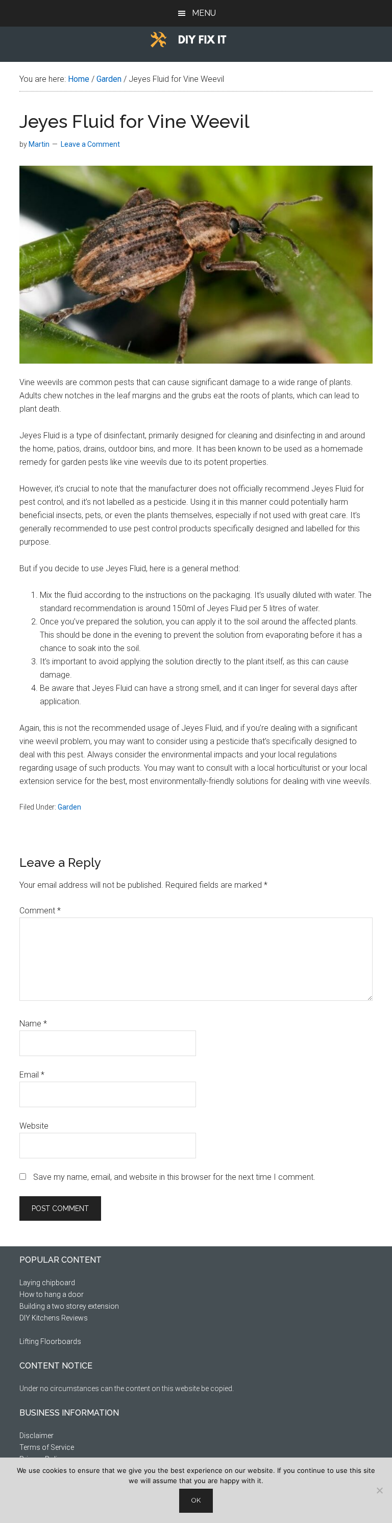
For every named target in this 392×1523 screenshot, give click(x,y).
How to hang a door (51, 1294)
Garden (69, 807)
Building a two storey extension (69, 1306)
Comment (40, 910)
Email (31, 1075)
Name (33, 1023)
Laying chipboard (47, 1283)
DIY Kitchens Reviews (53, 1318)
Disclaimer (36, 1435)
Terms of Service (46, 1447)
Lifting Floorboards (50, 1341)
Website (33, 1126)
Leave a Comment (90, 144)
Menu (204, 13)
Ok (196, 1500)
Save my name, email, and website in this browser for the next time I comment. (174, 1177)
